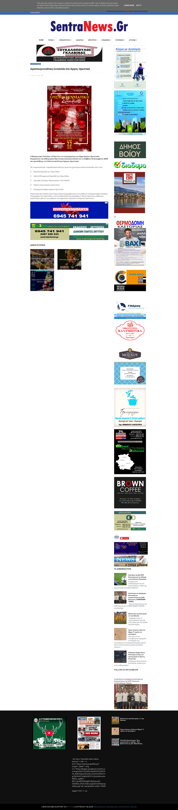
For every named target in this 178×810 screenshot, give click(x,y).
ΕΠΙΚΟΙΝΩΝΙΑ (35, 12)
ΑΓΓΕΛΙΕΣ (132, 40)
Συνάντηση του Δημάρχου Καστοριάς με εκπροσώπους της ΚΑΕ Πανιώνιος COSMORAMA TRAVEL (137, 597)
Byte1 (70, 807)
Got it (139, 5)
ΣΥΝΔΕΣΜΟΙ (105, 40)
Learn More (129, 5)
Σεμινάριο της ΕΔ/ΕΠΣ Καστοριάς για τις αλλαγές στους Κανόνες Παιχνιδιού (137, 577)
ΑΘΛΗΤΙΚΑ (80, 40)
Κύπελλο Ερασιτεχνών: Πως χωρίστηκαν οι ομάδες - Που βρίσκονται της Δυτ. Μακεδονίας (131, 741)
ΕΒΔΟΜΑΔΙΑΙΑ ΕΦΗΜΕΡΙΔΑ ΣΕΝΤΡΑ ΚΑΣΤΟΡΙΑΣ (115, 807)
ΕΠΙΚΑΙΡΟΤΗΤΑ (64, 40)
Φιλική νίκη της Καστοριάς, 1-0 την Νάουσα (137, 615)
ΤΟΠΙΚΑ (51, 40)
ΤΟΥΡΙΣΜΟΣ (119, 40)
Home (41, 40)
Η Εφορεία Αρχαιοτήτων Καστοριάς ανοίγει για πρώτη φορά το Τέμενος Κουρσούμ (136, 656)
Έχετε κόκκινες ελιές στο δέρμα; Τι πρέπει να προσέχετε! (136, 632)
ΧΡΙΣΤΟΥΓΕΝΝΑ (35, 64)
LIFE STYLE (92, 40)
